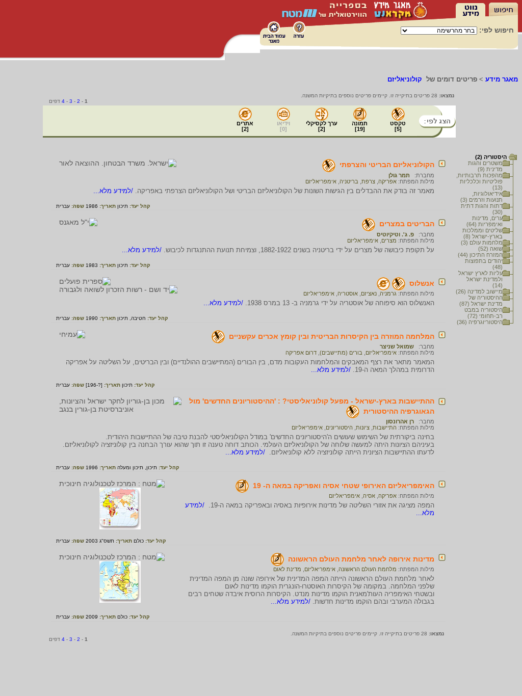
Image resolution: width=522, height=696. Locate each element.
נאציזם (369, 293)
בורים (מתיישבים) (341, 353)
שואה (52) (490, 249)
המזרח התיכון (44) (480, 255)
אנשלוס (421, 283)
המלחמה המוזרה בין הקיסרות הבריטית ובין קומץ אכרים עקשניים (331, 336)
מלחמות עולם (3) (482, 242)
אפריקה (387, 181)
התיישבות (385, 427)
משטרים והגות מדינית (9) (485, 166)
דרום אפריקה (301, 353)
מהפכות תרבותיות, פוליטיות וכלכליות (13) (479, 181)
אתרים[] (245, 126)
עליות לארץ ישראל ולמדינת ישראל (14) (480, 279)
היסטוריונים (339, 427)
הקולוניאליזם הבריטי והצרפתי (387, 164)
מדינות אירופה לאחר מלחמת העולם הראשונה (361, 559)
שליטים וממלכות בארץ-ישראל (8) (482, 233)
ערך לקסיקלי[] (321, 126)
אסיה (369, 496)
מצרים (389, 240)
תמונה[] (360, 126)
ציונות (363, 427)
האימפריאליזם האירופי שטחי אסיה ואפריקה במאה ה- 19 (343, 485)
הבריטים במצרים (406, 224)
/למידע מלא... (114, 191)
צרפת (368, 181)
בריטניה (349, 181)
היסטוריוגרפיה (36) (480, 322)
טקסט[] (398, 126)
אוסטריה (347, 293)
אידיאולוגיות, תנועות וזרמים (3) (481, 197)
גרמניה (388, 293)
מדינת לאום (287, 569)
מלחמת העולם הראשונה (367, 569)
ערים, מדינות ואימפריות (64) (484, 221)
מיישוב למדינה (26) (479, 291)
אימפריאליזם (320, 181)
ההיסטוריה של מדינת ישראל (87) (481, 301)
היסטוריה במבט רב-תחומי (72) (483, 313)
